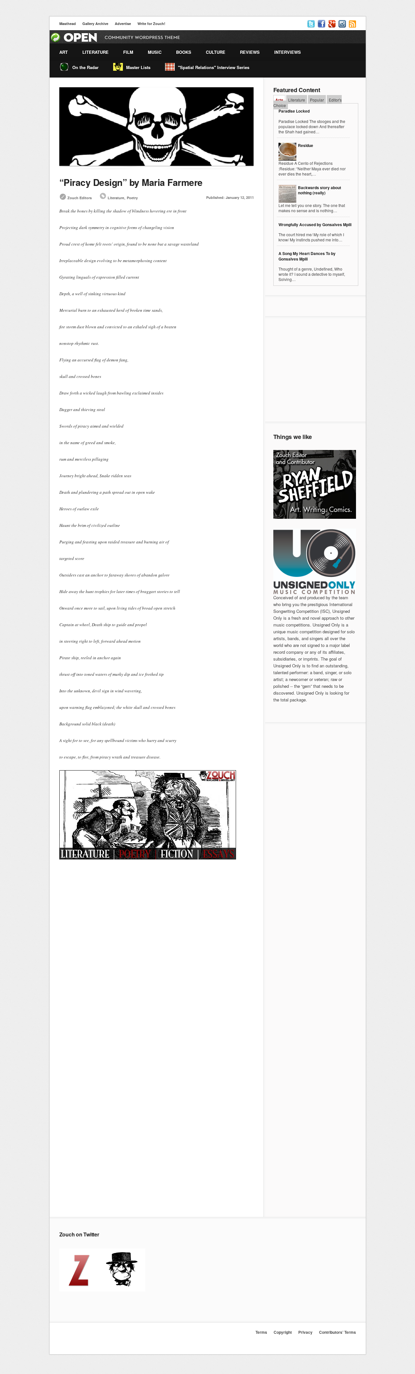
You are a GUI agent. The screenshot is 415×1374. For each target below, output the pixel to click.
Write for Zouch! (151, 23)
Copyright (283, 1332)
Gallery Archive (95, 23)
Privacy (305, 1332)
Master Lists (138, 67)
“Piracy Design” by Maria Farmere (131, 182)
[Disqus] (156, 960)
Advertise (123, 23)
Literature (116, 197)
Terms (261, 1332)
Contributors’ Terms (337, 1332)
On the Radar (85, 67)
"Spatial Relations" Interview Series (213, 67)
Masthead (67, 23)
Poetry (132, 197)
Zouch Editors (79, 197)
